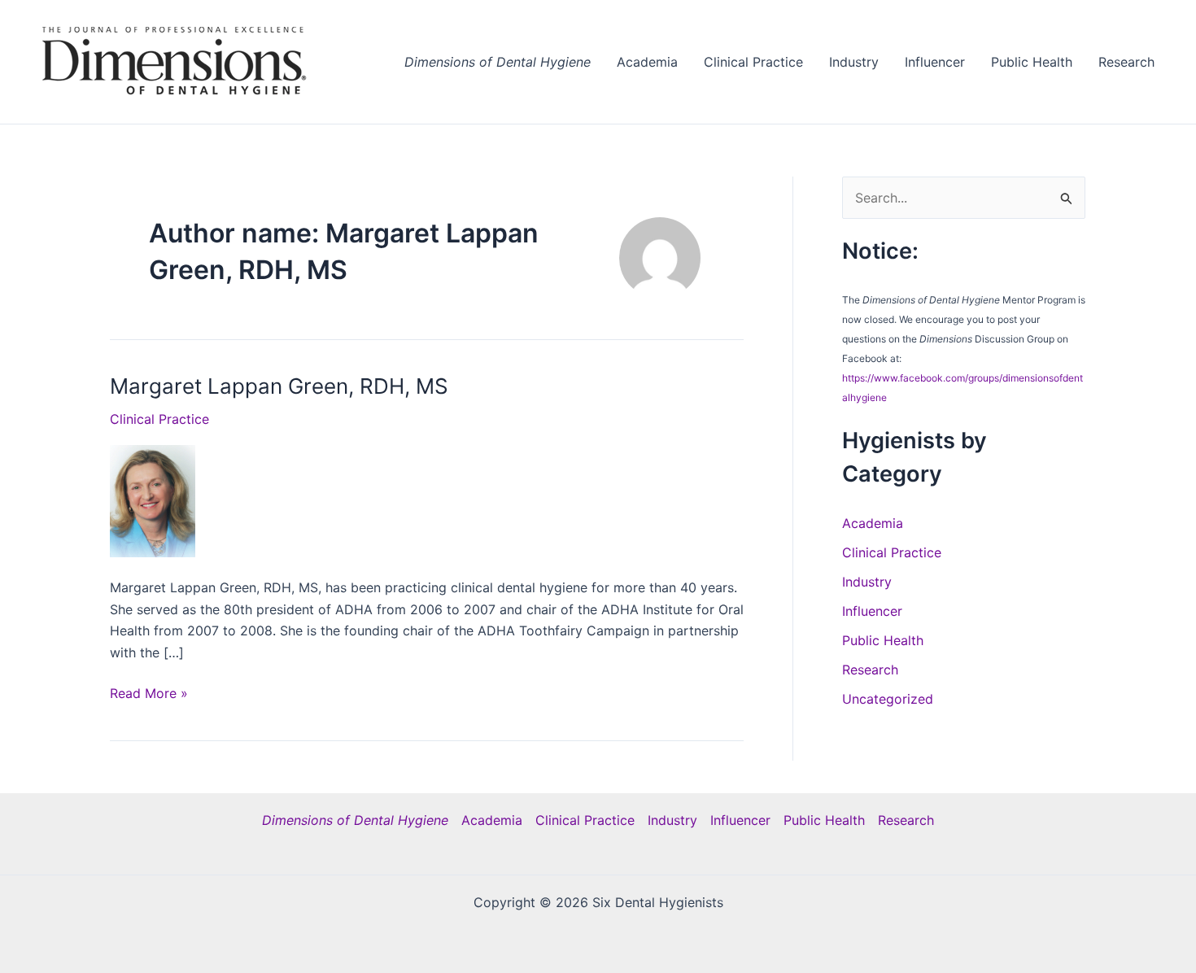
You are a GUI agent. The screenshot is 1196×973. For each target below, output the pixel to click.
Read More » (149, 694)
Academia (647, 62)
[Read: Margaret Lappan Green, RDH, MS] (152, 499)
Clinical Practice (753, 62)
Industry (854, 62)
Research (1126, 62)
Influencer (935, 62)
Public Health (1031, 62)
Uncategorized (887, 699)
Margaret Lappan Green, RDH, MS (279, 386)
